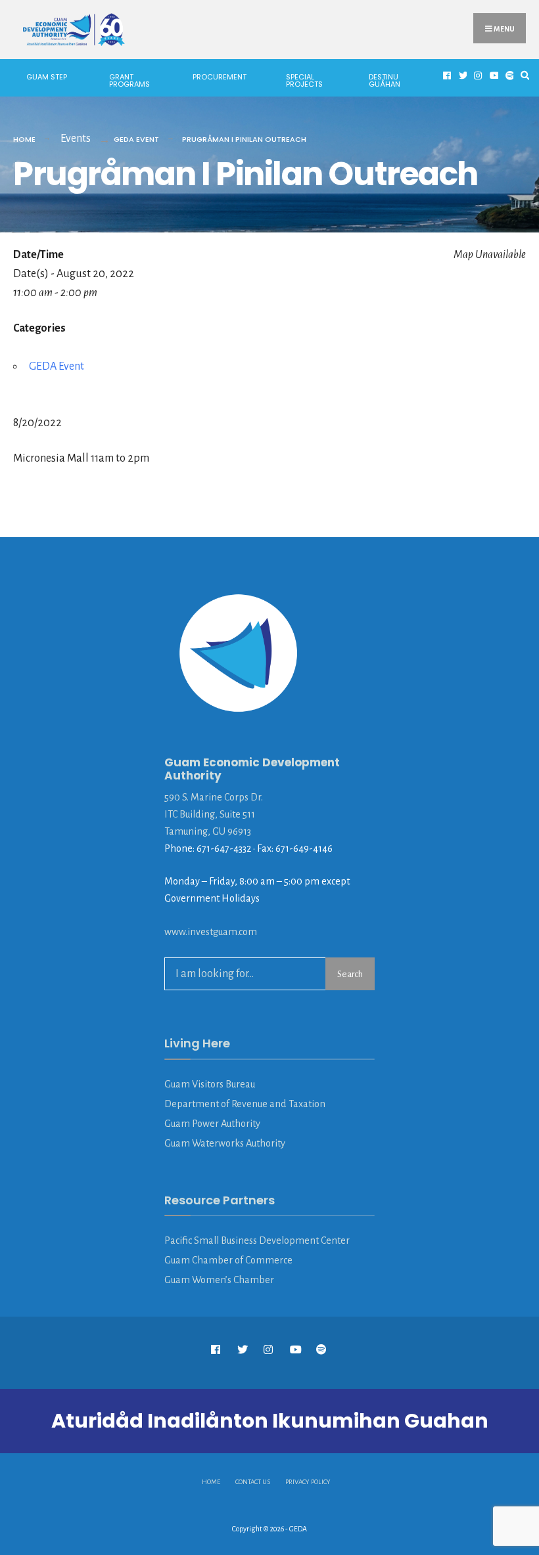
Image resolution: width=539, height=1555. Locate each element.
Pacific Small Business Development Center (257, 1240)
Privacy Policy (308, 1481)
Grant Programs (129, 80)
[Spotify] (508, 75)
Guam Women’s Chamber (219, 1280)
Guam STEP (46, 77)
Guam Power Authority (212, 1123)
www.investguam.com (210, 932)
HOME (211, 1481)
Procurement (219, 77)
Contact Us (252, 1481)
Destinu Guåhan (384, 80)
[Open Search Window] (523, 75)
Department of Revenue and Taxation (244, 1104)
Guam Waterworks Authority (224, 1143)
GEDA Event (136, 139)
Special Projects (304, 80)
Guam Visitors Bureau (209, 1084)
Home (24, 139)
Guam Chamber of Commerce (228, 1260)
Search (350, 974)
